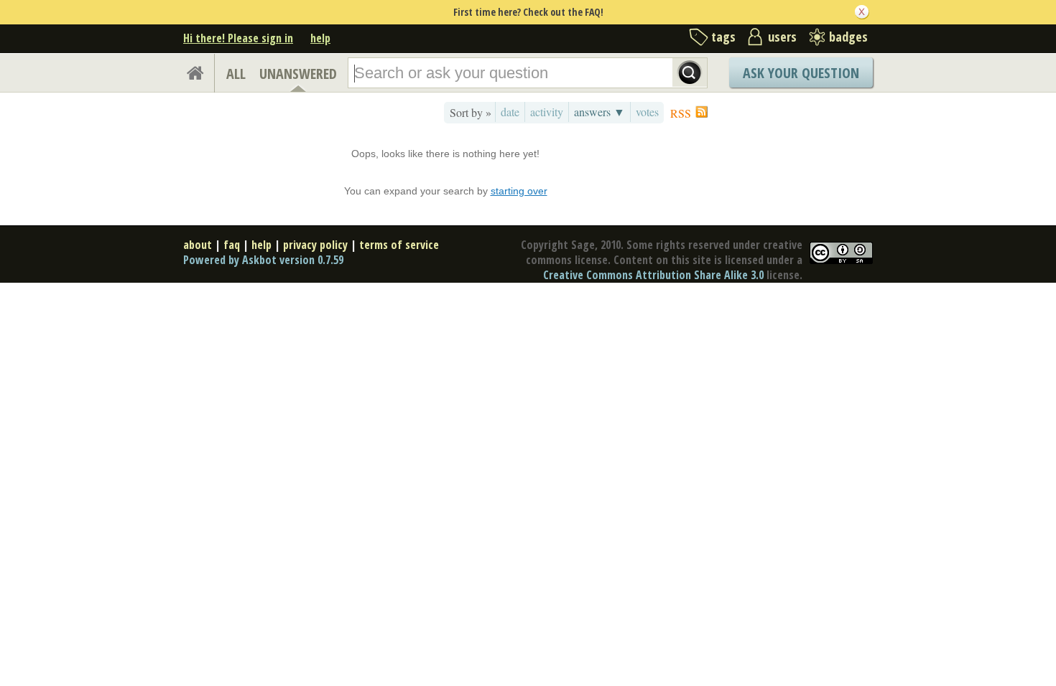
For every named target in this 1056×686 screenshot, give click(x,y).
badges (848, 36)
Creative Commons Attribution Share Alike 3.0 (653, 275)
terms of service (399, 245)
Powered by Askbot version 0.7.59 (263, 260)
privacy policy (315, 245)
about (197, 245)
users (782, 36)
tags (723, 36)
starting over (519, 191)
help (320, 38)
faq (231, 245)
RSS (680, 113)
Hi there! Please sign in (238, 38)
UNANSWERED (298, 73)
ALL (236, 73)
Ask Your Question (801, 73)
